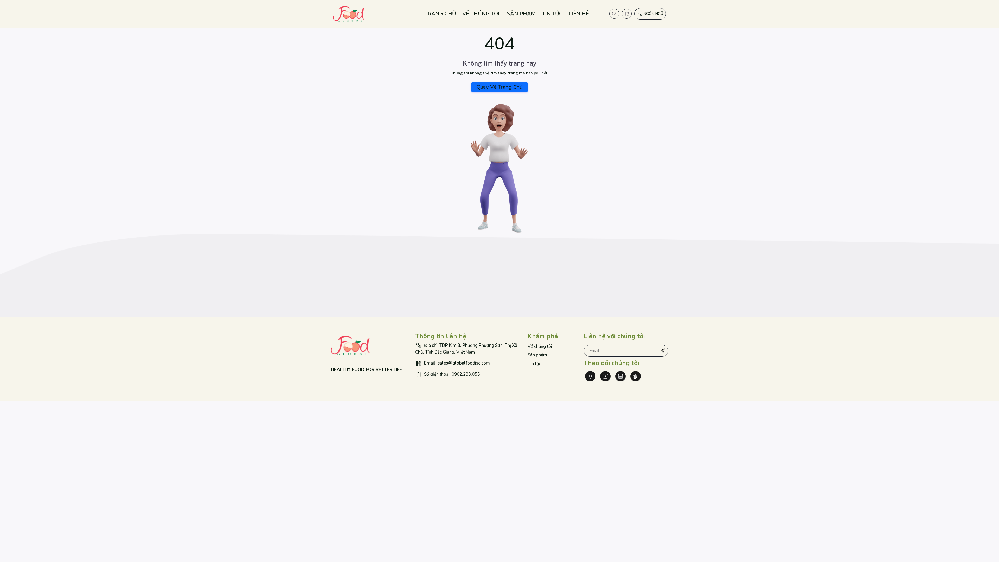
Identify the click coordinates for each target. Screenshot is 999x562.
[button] (662, 350)
